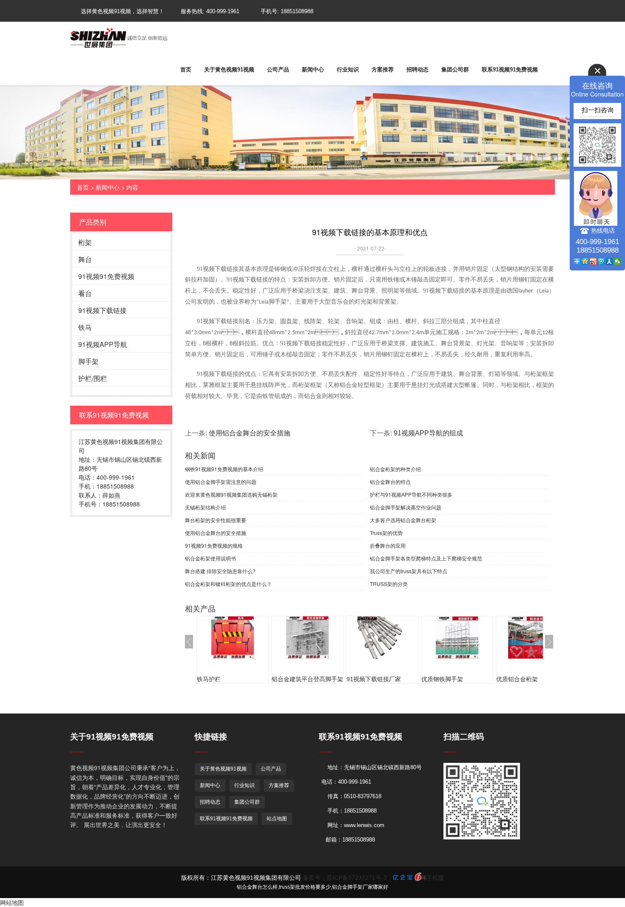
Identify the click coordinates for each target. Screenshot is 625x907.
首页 (185, 69)
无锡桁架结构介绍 (205, 507)
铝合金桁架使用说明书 (210, 558)
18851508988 (297, 11)
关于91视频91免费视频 (111, 736)
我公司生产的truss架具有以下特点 (408, 570)
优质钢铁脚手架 (442, 679)
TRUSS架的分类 (389, 583)
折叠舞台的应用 (388, 545)
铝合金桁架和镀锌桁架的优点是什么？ (228, 583)
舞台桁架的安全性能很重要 (215, 519)
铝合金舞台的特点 (390, 481)
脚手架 (88, 361)
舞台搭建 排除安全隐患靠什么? (220, 570)
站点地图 (277, 819)
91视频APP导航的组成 (428, 433)
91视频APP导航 (102, 344)
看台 (85, 293)
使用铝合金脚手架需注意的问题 (220, 481)
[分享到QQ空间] (585, 261)
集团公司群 (455, 69)
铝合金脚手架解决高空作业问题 (405, 507)
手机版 (435, 877)
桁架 (85, 242)
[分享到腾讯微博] (601, 261)
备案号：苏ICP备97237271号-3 (345, 877)
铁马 (85, 327)
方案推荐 (383, 69)
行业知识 (348, 69)
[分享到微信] (617, 261)
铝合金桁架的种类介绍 (395, 468)
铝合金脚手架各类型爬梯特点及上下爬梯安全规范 (426, 558)
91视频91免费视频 (106, 276)
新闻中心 (313, 69)
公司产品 (278, 69)
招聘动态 (417, 69)
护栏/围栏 (92, 378)
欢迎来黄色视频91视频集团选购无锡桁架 (231, 494)
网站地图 (12, 902)
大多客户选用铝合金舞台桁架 (403, 519)
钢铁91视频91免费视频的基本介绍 (224, 468)
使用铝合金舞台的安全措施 (249, 433)
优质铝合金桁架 (517, 679)
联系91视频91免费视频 (510, 69)
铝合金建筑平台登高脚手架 (307, 679)
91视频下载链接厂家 (374, 679)
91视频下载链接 (102, 310)
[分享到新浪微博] (593, 261)
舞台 (85, 259)
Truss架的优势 (386, 532)
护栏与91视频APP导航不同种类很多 (411, 494)
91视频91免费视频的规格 (214, 545)
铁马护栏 (209, 679)
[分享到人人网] (609, 261)
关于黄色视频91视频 (229, 69)
